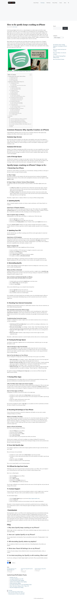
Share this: (12, 125)
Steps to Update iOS (15, 92)
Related (11, 126)
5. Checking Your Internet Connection (16, 97)
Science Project (36, 2)
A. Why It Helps (14, 84)
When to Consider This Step (16, 109)
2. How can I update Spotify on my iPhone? (17, 120)
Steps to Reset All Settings (15, 110)
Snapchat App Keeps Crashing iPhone (40, 568)
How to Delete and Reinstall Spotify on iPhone (18, 96)
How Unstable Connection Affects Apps (17, 98)
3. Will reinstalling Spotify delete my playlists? (18, 121)
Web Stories (48, 2)
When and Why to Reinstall (16, 95)
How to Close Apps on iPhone (16, 107)
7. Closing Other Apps (14, 104)
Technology (42, 2)
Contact (60, 2)
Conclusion (10, 116)
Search (54, 26)
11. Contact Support (14, 114)
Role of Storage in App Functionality (17, 102)
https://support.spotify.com (34, 498)
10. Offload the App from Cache (16, 113)
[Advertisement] (38, 13)
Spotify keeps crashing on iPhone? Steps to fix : (16, 81)
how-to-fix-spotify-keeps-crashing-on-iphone (15, 591)
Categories (55, 35)
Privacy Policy (55, 2)
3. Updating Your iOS (13, 90)
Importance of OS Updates (15, 91)
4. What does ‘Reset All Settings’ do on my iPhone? (18, 122)
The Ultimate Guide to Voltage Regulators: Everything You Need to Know (60, 46)
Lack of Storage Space (14, 80)
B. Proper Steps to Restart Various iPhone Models (19, 85)
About (65, 2)
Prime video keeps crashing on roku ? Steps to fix (20, 71)
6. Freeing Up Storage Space (15, 101)
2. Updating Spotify (13, 86)
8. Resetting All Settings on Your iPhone (17, 108)
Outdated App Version (14, 77)
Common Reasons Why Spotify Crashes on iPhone (16, 76)
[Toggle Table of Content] (30, 75)
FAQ (9, 117)
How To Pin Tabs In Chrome (58, 59)
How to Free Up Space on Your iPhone (17, 103)
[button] (68, 2)
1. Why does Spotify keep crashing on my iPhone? (18, 118)
